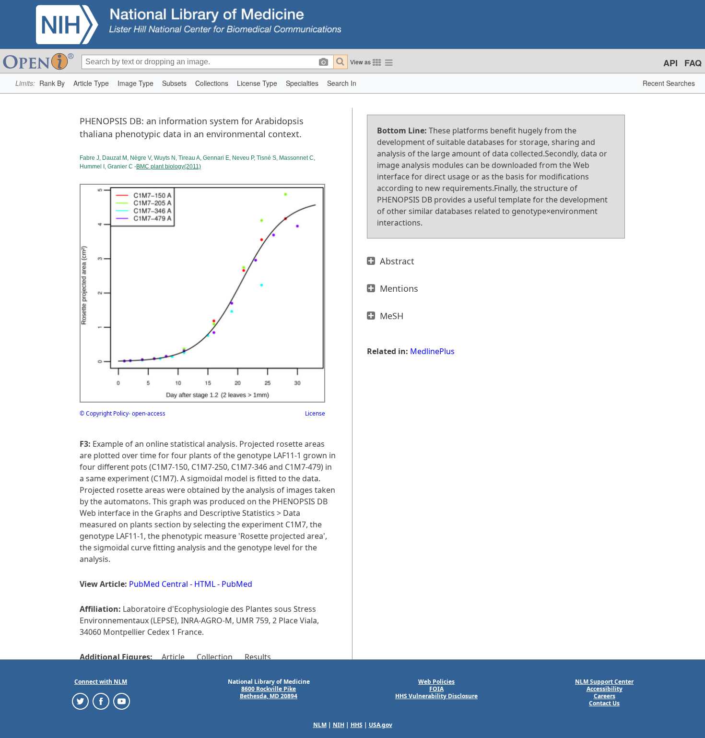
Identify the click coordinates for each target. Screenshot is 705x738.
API (670, 63)
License (315, 413)
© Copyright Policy (104, 413)
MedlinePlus (432, 351)
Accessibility (605, 689)
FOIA (436, 689)
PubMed (237, 584)
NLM (320, 725)
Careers (604, 696)
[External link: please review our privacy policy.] (80, 701)
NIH (338, 725)
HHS (357, 725)
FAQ (693, 63)
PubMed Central (158, 584)
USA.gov (380, 725)
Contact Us (604, 703)
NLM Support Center (604, 682)
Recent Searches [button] (669, 83)
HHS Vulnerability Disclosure (436, 696)
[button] (52, 83)
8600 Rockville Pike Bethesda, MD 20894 (268, 692)
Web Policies (436, 682)
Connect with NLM (100, 682)
